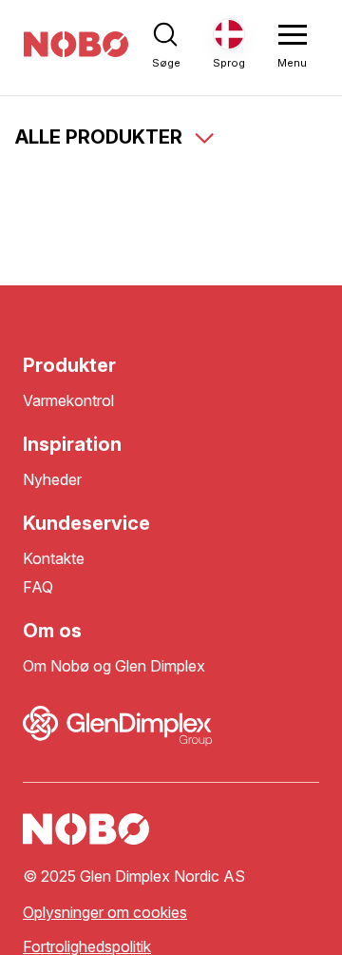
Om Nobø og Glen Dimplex (114, 666)
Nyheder (52, 480)
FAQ (38, 587)
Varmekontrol (68, 401)
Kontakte (54, 559)
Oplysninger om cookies (105, 913)
